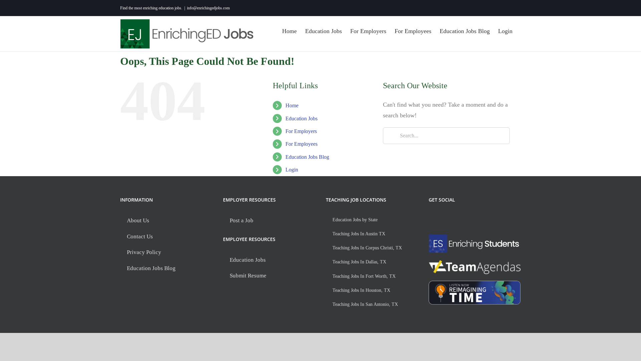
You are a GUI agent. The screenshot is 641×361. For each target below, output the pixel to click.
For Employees (301, 144)
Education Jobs (301, 118)
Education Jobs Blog (307, 157)
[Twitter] (446, 218)
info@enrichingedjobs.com (208, 8)
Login (291, 169)
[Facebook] (433, 218)
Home (291, 105)
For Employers (301, 131)
